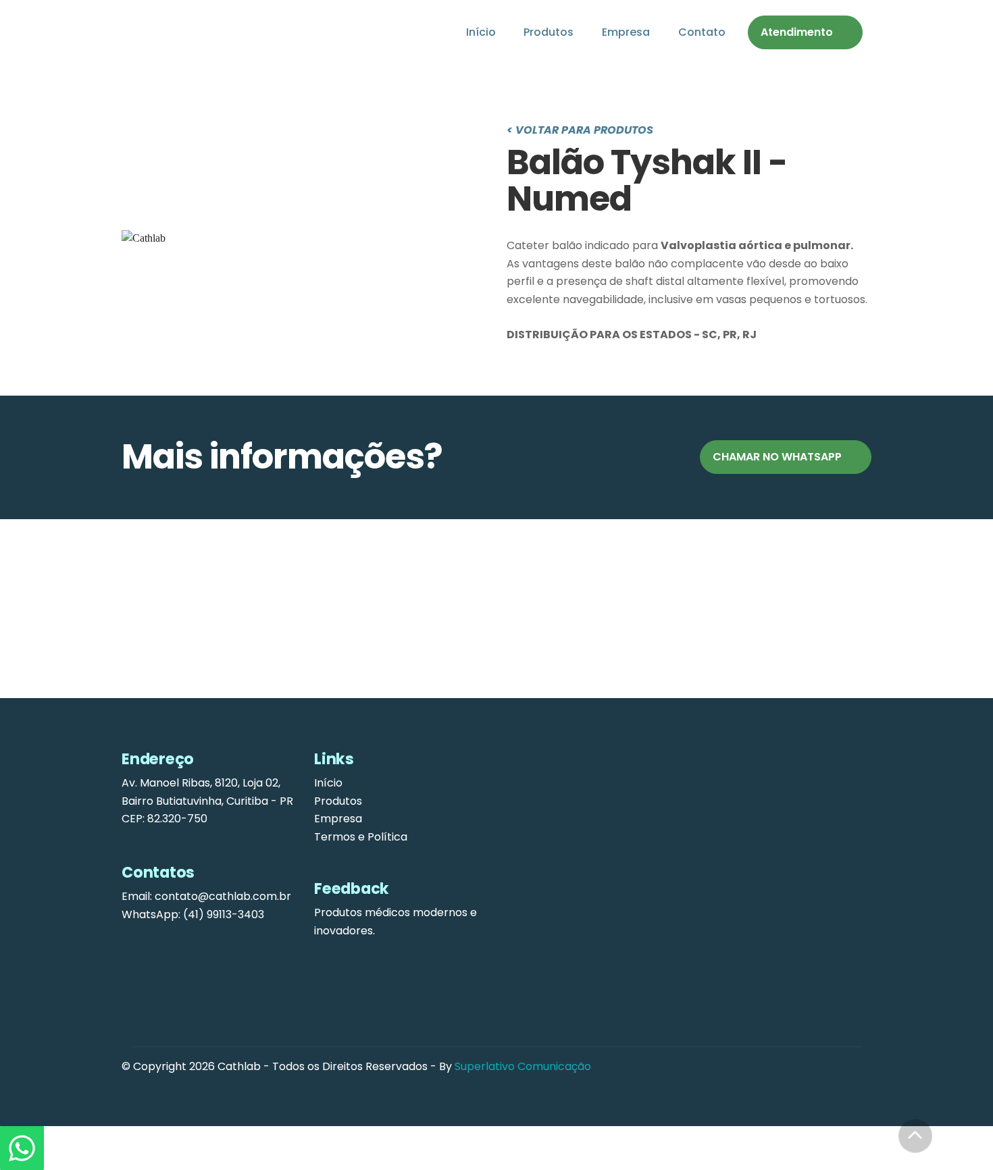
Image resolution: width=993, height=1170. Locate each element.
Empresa (626, 32)
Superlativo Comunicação (523, 1066)
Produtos (549, 32)
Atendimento (797, 32)
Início (481, 32)
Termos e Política (360, 837)
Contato (701, 32)
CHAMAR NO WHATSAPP (777, 456)
